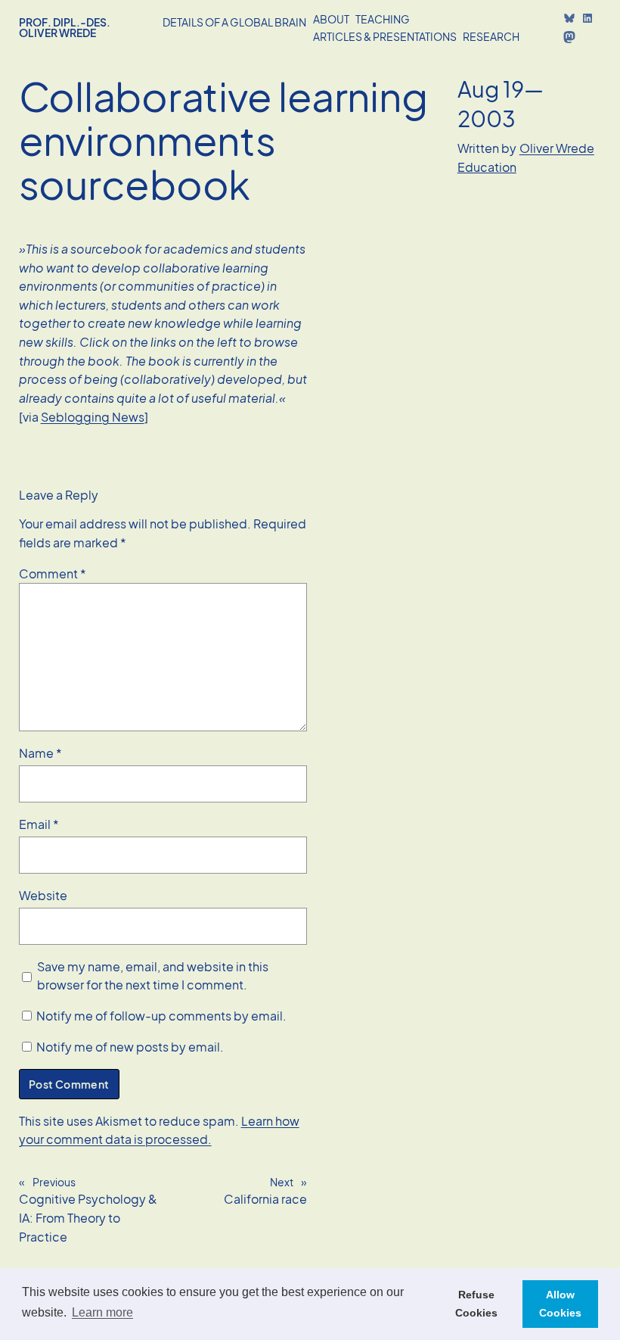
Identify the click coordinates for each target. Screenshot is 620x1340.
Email (39, 824)
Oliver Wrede (556, 148)
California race (265, 1199)
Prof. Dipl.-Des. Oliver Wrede (64, 27)
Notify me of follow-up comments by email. (161, 1016)
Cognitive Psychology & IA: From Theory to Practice (88, 1217)
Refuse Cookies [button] (476, 1304)
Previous (54, 1182)
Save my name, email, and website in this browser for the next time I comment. (152, 975)
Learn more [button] (102, 1312)
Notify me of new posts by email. (130, 1047)
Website (43, 895)
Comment (52, 573)
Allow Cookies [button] (560, 1304)
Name (40, 753)
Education (486, 167)
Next (281, 1182)
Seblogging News (92, 417)
